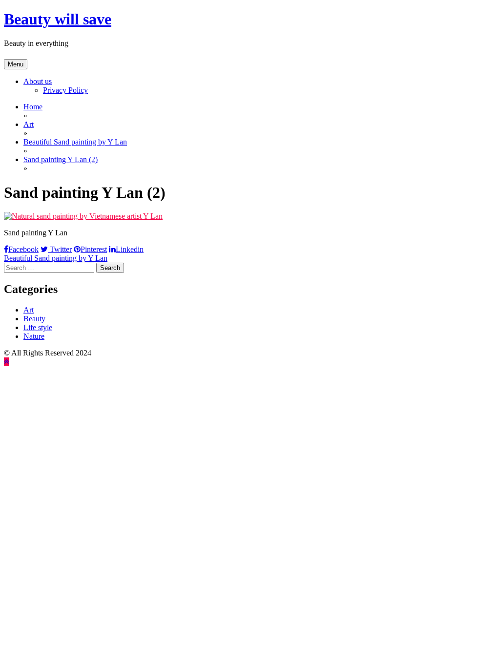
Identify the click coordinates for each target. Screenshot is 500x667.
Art (28, 310)
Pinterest (94, 249)
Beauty (34, 318)
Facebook (23, 249)
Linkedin (130, 249)
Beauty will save (57, 19)
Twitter (60, 249)
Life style (37, 327)
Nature (33, 336)
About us (37, 81)
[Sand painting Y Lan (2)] (83, 216)
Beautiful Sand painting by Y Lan (55, 258)
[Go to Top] (6, 361)
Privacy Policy (65, 90)
